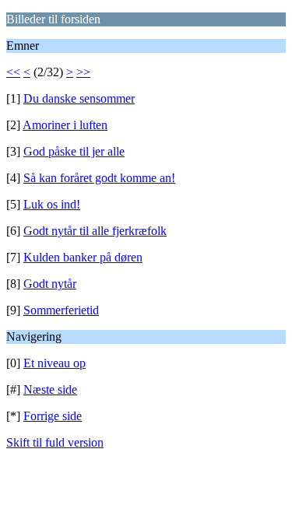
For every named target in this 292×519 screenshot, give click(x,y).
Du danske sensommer (79, 98)
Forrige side (52, 416)
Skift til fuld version (55, 442)
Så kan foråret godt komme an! (99, 177)
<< (13, 72)
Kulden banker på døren (82, 257)
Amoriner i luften (65, 125)
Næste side (50, 389)
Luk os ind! (51, 204)
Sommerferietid (61, 310)
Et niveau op (54, 363)
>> (83, 72)
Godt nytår (49, 283)
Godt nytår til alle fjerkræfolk (95, 230)
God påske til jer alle (74, 151)
